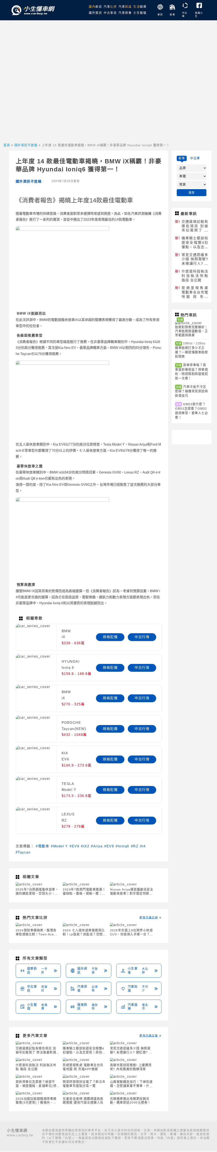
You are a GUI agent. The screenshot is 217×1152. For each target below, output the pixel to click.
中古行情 (142, 637)
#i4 (143, 846)
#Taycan (23, 852)
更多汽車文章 (148, 1035)
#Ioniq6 (122, 846)
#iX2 (85, 846)
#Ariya (97, 846)
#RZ (135, 846)
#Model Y (59, 846)
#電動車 (42, 846)
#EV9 (109, 846)
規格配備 (110, 637)
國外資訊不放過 (26, 145)
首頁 (6, 145)
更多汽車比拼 (148, 917)
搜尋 (192, 192)
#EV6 (74, 846)
